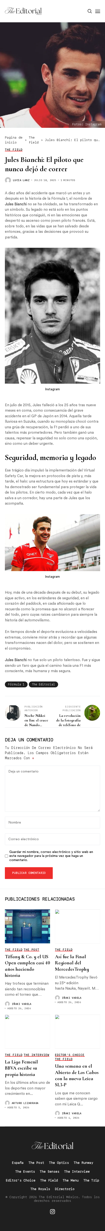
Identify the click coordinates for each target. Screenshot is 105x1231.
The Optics (59, 1163)
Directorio (64, 1189)
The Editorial (43, 684)
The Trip (91, 1180)
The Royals (40, 1189)
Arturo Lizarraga (25, 1102)
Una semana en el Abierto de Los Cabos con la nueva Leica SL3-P (77, 1075)
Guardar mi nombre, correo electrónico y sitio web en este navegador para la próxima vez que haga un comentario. (51, 856)
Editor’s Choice (20, 1180)
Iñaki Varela (22, 1003)
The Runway (83, 1163)
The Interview (77, 1171)
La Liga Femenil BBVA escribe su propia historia (21, 1068)
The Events (25, 1171)
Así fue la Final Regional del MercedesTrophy (72, 963)
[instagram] (52, 1211)
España (18, 1163)
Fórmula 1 (16, 684)
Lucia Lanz (21, 180)
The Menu (71, 1180)
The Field (49, 1180)
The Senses (49, 1171)
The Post (36, 1163)
